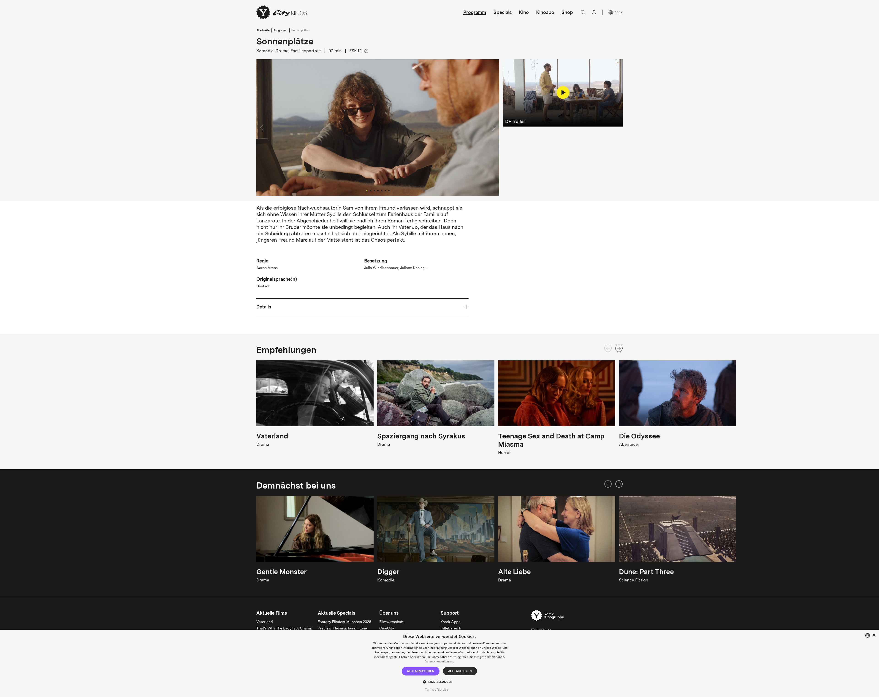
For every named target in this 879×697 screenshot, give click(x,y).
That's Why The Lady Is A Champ (284, 628)
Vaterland (264, 622)
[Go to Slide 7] (389, 190)
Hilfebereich (451, 628)
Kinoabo (545, 12)
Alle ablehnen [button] (460, 671)
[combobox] (867, 635)
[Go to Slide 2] (370, 190)
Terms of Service (436, 689)
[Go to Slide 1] (367, 190)
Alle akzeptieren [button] (420, 671)
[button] (377, 127)
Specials (503, 12)
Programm (474, 12)
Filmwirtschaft (391, 622)
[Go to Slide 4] (378, 190)
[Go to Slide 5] (381, 190)
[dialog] (439, 663)
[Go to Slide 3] (374, 190)
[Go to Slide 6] (385, 190)
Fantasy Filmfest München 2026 (344, 622)
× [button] (874, 635)
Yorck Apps (450, 622)
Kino (524, 12)
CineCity (386, 628)
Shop (567, 12)
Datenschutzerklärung (439, 661)
